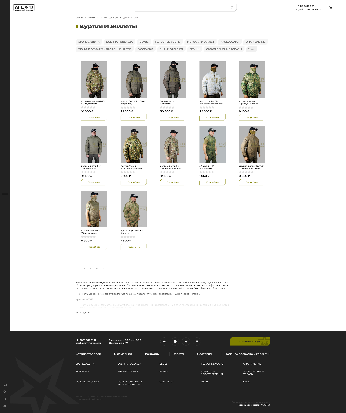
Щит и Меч (166, 381)
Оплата (178, 353)
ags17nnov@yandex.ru (309, 9)
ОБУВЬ (144, 41)
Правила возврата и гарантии (247, 353)
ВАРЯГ (205, 381)
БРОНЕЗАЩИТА (88, 41)
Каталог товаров (88, 353)
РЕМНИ (194, 49)
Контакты (152, 353)
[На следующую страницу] (108, 268)
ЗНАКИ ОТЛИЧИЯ (171, 49)
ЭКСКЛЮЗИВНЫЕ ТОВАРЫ (224, 49)
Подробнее (94, 117)
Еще (251, 49)
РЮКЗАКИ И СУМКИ (200, 41)
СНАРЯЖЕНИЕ (255, 41)
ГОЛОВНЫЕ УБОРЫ (167, 41)
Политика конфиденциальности (251, 402)
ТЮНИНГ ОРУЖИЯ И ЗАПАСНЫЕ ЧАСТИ (104, 49)
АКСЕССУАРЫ (230, 41)
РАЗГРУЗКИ (145, 49)
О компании (123, 353)
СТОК (246, 381)
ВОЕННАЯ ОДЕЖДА (119, 41)
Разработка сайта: (249, 405)
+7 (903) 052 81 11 (86, 340)
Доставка (204, 353)
